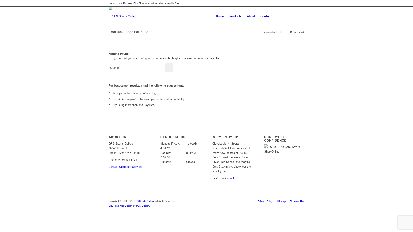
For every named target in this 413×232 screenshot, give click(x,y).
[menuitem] (220, 16)
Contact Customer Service (125, 167)
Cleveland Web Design (120, 205)
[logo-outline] (123, 16)
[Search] (277, 16)
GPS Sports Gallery (144, 201)
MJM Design (142, 205)
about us (232, 178)
